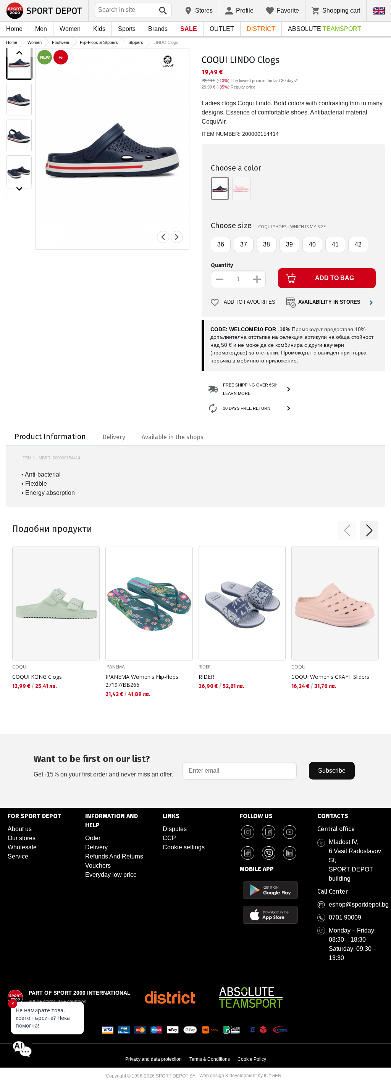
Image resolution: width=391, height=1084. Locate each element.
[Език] (379, 10)
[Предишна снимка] (163, 237)
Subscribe (332, 770)
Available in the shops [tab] (173, 437)
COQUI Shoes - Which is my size (292, 226)
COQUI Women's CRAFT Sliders (330, 676)
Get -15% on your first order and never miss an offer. (103, 766)
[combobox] (133, 10)
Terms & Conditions (209, 1059)
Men (41, 29)
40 (312, 244)
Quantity (222, 265)
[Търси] (163, 10)
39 (289, 244)
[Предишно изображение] (19, 52)
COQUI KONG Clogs (37, 676)
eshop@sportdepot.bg (359, 904)
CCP (169, 838)
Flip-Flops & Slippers (99, 42)
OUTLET (222, 29)
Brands (158, 29)
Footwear (60, 42)
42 (358, 244)
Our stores (22, 838)
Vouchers (98, 865)
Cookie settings (184, 847)
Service (18, 856)
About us (20, 829)
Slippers (135, 42)
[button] (347, 530)
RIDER (205, 667)
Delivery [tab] (113, 437)
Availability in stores (329, 302)
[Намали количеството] (219, 279)
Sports (127, 29)
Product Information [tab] (50, 436)
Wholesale (22, 847)
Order (92, 838)
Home (14, 29)
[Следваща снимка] (177, 237)
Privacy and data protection (153, 1059)
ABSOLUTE (324, 29)
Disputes (175, 829)
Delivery (96, 847)
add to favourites (249, 302)
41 (335, 244)
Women (70, 29)
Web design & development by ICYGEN (240, 1075)
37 (243, 244)
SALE (188, 29)
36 (220, 244)
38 (266, 244)
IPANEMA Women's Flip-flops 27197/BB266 (141, 680)
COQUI (215, 60)
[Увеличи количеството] (257, 279)
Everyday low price (111, 874)
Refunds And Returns (114, 856)
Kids (99, 29)
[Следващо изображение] (19, 188)
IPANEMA (115, 667)
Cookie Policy (252, 1059)
